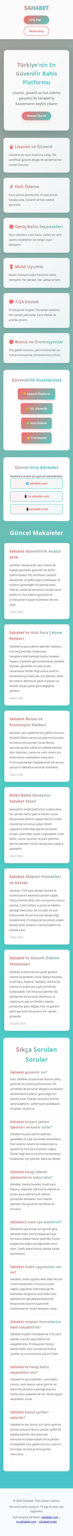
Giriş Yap (35, 20)
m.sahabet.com (26, 1521)
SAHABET (36, 7)
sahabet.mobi (48, 1521)
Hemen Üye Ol (36, 116)
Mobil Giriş (36, 31)
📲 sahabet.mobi (36, 509)
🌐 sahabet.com (36, 483)
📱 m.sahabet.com (36, 496)
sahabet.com (49, 1517)
